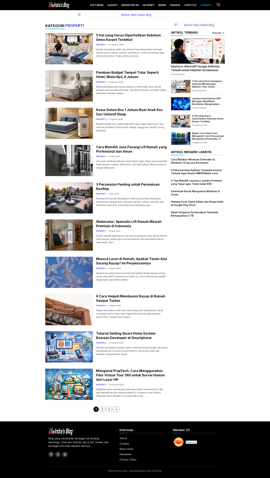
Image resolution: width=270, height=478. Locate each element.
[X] (58, 454)
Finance (175, 5)
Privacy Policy (128, 459)
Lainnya (205, 5)
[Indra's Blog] (59, 5)
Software (97, 5)
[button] (218, 5)
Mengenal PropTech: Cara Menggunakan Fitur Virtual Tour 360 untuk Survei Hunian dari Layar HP (130, 375)
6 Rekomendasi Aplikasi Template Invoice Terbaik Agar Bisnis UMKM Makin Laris (196, 171)
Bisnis (162, 5)
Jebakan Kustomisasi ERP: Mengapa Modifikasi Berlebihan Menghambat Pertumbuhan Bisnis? (206, 102)
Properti (101, 44)
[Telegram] (65, 454)
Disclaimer (126, 454)
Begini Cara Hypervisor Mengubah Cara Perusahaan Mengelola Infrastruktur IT (208, 136)
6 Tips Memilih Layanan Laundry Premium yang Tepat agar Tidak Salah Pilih (196, 182)
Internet (149, 5)
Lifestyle (190, 5)
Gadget (112, 5)
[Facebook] (51, 454)
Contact (124, 443)
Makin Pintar (130, 5)
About (123, 438)
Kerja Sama (126, 448)
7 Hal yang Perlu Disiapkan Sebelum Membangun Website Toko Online (207, 84)
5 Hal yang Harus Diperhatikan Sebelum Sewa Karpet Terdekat (207, 118)
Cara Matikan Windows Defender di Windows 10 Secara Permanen (193, 161)
